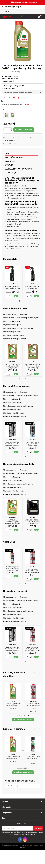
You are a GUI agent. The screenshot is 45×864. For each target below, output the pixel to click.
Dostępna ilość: (7, 88)
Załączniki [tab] (10, 161)
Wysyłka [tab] (9, 165)
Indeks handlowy (7, 79)
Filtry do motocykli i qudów (12, 332)
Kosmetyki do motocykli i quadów (14, 339)
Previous (20, 301)
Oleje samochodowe (10, 314)
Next (24, 301)
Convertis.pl (22, 847)
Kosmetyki (23, 314)
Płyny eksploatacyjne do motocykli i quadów (18, 328)
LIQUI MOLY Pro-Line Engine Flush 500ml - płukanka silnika (32, 443)
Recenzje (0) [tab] (10, 173)
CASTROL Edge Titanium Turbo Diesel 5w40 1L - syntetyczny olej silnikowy (13, 705)
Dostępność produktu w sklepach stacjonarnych (22, 92)
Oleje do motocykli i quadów (12, 325)
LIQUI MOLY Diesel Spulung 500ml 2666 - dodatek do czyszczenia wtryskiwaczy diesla (33, 706)
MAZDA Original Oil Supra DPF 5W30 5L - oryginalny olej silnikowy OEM (32, 521)
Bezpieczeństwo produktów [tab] (18, 169)
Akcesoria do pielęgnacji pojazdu (28, 318)
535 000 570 (9, 141)
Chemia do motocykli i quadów (13, 335)
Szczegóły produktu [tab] (15, 157)
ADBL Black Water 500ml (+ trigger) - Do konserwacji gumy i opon (32, 288)
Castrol (13, 701)
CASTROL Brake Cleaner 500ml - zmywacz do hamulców (33, 758)
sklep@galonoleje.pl (14, 7)
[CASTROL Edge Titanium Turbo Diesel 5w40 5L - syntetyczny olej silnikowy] (12, 114)
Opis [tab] (7, 154)
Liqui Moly (33, 701)
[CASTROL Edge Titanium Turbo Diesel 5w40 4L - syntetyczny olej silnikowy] (6, 114)
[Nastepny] (39, 673)
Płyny (5, 321)
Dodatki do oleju (15, 321)
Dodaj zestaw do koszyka (23, 720)
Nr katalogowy (7, 76)
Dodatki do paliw (9, 318)
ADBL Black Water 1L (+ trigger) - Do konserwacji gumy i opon (12, 288)
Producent (5, 81)
